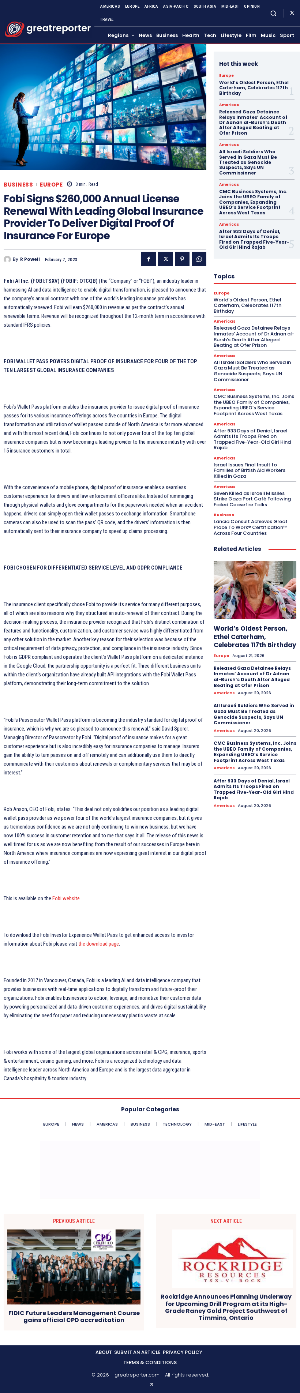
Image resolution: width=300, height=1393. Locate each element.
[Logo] (48, 29)
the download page (98, 943)
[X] (292, 13)
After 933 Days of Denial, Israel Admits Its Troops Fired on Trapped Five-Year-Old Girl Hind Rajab (254, 239)
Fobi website (66, 898)
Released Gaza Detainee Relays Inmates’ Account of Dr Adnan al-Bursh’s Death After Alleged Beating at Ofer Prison (253, 122)
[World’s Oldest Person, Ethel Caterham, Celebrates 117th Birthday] (255, 590)
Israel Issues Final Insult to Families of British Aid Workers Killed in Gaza (249, 470)
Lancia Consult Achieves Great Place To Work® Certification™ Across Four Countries (251, 527)
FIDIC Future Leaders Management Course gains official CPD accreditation (74, 1316)
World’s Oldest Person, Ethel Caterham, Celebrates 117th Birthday (254, 87)
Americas (229, 105)
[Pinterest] (182, 259)
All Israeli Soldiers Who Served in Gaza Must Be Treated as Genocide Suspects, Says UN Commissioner (248, 162)
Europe (51, 184)
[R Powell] (8, 259)
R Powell (30, 259)
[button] (273, 13)
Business (18, 184)
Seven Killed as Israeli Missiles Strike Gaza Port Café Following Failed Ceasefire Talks (252, 499)
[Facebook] (148, 259)
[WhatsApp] (199, 259)
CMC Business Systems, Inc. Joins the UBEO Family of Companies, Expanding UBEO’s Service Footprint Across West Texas (253, 202)
